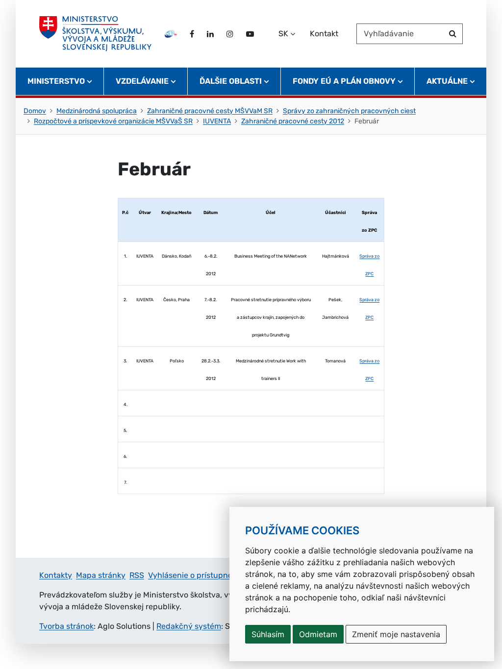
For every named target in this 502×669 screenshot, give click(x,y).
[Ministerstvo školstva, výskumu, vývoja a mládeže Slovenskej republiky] (95, 33)
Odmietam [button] (318, 634)
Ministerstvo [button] (56, 81)
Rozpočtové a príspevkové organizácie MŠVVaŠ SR (113, 121)
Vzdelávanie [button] (142, 81)
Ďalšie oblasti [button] (231, 81)
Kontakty (55, 575)
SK (283, 33)
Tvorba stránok (66, 626)
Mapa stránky (101, 575)
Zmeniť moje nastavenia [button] (396, 634)
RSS (136, 575)
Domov (35, 111)
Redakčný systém (188, 626)
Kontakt (324, 33)
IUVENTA (217, 121)
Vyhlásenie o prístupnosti (194, 575)
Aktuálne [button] (447, 81)
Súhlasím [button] (267, 634)
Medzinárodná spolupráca (96, 111)
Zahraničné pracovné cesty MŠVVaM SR (210, 111)
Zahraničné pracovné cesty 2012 (292, 121)
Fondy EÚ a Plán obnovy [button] (344, 81)
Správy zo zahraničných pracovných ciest (349, 111)
